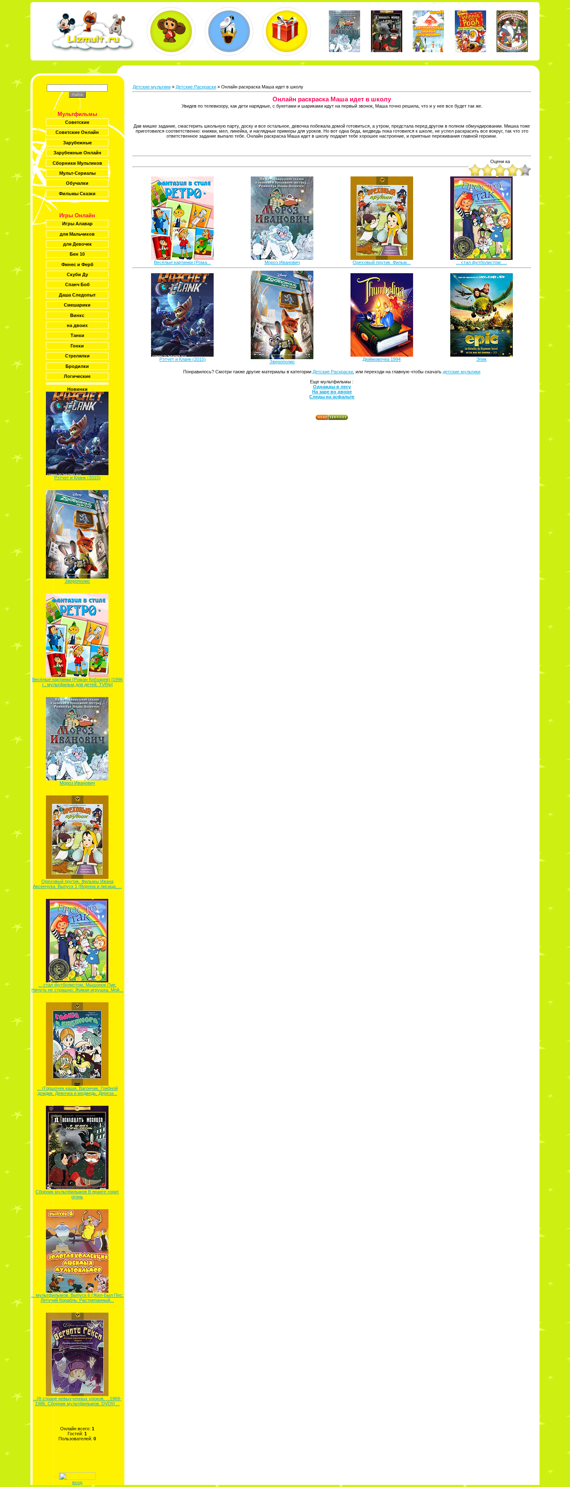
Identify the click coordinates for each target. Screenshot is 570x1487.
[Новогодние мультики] (287, 31)
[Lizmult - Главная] (92, 50)
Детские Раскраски (196, 86)
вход (77, 1482)
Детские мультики (152, 86)
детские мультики (461, 371)
